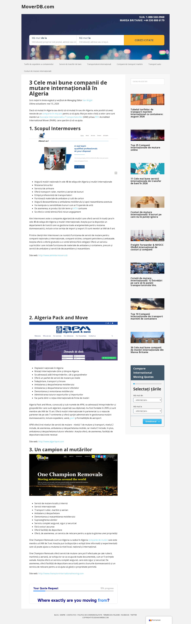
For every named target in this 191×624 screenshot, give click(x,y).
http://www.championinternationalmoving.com (61, 573)
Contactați (71, 615)
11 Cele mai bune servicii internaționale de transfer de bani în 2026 (146, 181)
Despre (62, 615)
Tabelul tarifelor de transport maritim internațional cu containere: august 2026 (147, 113)
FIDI (97, 117)
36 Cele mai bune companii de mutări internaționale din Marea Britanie (147, 350)
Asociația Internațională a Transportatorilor (61, 117)
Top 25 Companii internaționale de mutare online (145, 147)
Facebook (125, 615)
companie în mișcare (52, 113)
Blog (56, 615)
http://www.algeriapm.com (51, 441)
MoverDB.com (37, 6)
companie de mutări (98, 540)
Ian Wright (87, 100)
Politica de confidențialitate (90, 615)
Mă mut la (137, 406)
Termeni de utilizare (111, 615)
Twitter (133, 615)
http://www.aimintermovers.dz (53, 255)
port (72, 418)
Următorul (151, 421)
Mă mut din (138, 395)
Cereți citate (144, 40)
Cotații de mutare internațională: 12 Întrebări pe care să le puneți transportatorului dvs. (146, 282)
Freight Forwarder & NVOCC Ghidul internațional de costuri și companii (147, 247)
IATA (75, 208)
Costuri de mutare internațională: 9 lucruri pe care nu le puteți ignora (146, 214)
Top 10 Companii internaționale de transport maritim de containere (147, 316)
